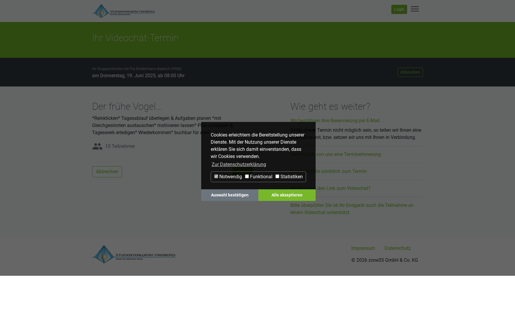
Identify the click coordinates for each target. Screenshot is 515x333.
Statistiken (291, 176)
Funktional (260, 176)
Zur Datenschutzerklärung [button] (239, 164)
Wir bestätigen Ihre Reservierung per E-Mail (335, 120)
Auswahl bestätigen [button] (230, 195)
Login (399, 9)
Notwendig (230, 176)
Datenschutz (397, 248)
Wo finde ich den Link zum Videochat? (330, 188)
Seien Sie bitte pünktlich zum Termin (328, 171)
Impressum (363, 248)
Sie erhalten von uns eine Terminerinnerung (335, 154)
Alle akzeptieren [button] (287, 195)
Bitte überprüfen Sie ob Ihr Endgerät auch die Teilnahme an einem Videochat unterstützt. (352, 208)
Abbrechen (410, 72)
